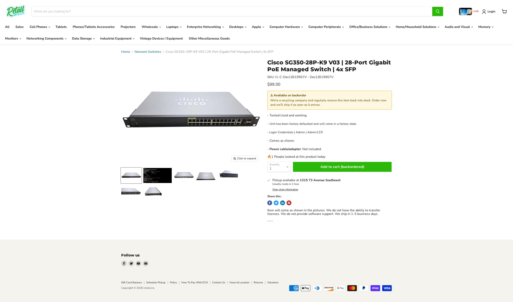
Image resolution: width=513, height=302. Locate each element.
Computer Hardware (285, 27)
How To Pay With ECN (194, 282)
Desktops (236, 27)
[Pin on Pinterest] (289, 202)
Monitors (12, 38)
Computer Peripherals (325, 27)
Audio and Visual (458, 27)
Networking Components (45, 38)
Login (491, 11)
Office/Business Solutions (368, 27)
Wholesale (150, 27)
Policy (173, 282)
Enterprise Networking (204, 27)
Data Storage (82, 38)
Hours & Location (239, 282)
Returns (258, 282)
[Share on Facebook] (269, 202)
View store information (285, 189)
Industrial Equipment (116, 38)
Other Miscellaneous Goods (209, 38)
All (7, 27)
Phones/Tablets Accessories (94, 27)
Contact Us (218, 282)
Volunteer (273, 282)
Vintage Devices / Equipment (161, 38)
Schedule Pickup (156, 282)
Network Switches (147, 52)
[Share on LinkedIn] (282, 202)
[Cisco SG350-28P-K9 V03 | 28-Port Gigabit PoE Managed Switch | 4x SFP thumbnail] (131, 175)
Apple (257, 27)
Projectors (128, 27)
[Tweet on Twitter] (276, 202)
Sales (19, 27)
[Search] (437, 11)
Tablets (61, 27)
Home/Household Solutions (416, 27)
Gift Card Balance (131, 282)
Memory (484, 27)
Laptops (172, 27)
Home (125, 52)
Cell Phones (39, 27)
